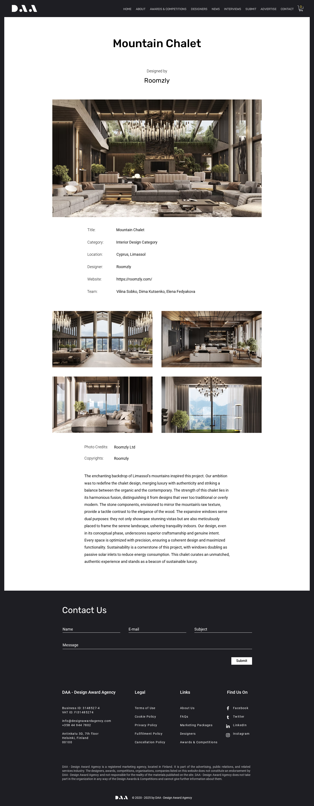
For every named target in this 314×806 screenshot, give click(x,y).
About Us (187, 708)
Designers (188, 733)
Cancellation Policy (150, 742)
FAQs (184, 716)
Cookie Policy (145, 716)
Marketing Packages (196, 725)
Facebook (240, 708)
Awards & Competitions (198, 742)
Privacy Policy (146, 725)
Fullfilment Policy (149, 733)
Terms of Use (145, 708)
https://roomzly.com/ (134, 279)
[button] (301, 8)
